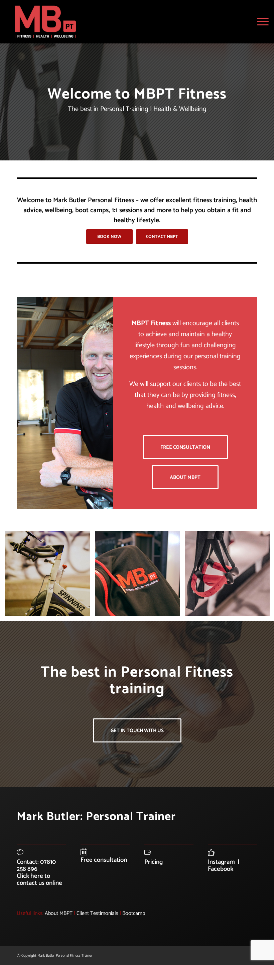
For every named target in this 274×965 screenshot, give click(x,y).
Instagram (221, 862)
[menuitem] (261, 21)
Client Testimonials (97, 913)
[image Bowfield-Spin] (50, 576)
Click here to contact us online (39, 879)
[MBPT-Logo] (45, 21)
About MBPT (59, 913)
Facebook (220, 869)
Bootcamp (133, 913)
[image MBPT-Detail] (140, 576)
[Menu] (261, 21)
